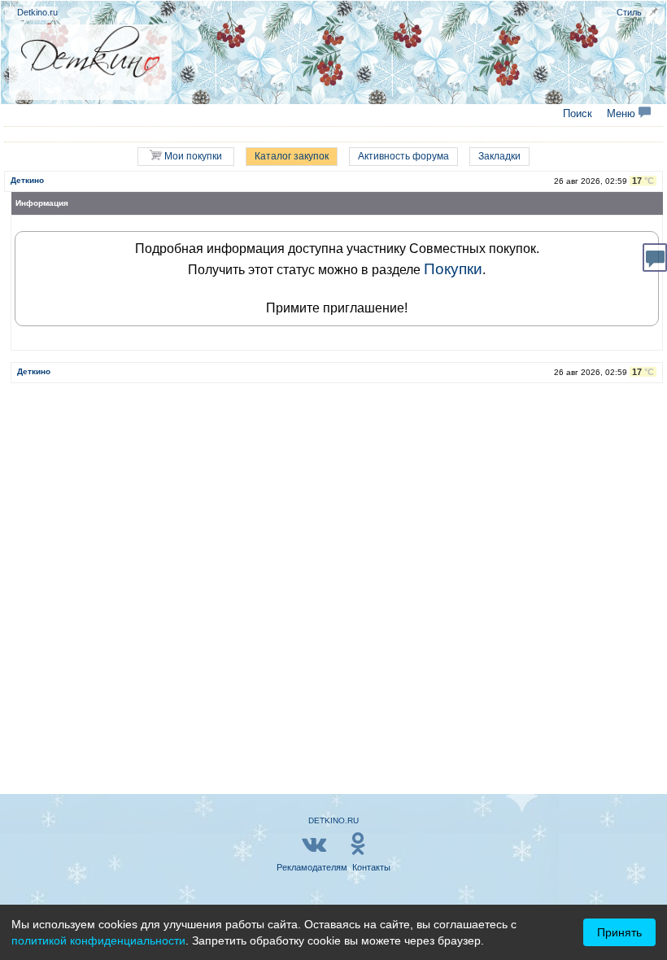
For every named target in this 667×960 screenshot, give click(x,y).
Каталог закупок (292, 156)
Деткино (27, 180)
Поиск (577, 114)
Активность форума (403, 156)
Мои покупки (192, 156)
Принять (619, 932)
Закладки (499, 156)
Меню (623, 114)
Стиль (629, 12)
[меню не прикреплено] (653, 11)
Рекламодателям (312, 867)
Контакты (371, 867)
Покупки (453, 268)
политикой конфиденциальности (98, 940)
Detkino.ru (37, 12)
